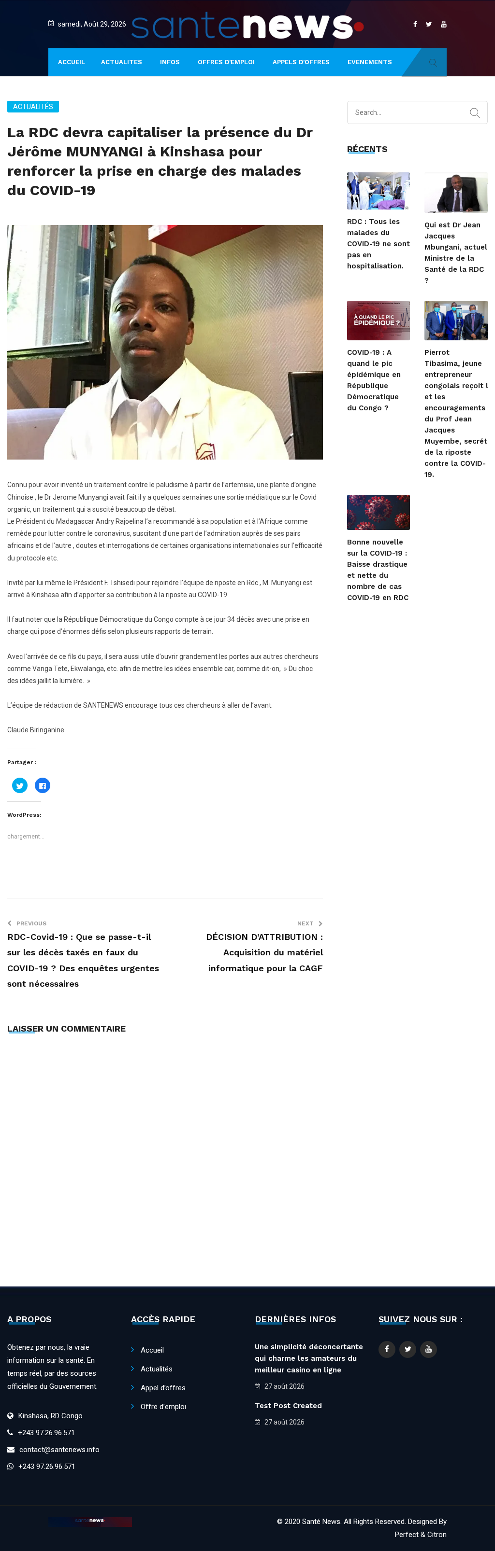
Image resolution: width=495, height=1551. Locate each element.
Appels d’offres (301, 62)
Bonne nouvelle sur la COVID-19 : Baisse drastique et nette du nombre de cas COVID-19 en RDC (377, 570)
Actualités (33, 107)
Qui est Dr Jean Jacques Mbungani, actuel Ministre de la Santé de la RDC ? (455, 253)
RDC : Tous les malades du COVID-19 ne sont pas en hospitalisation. (378, 243)
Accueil (152, 1350)
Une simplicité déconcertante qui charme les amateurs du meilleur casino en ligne (309, 1358)
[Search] (475, 113)
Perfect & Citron (421, 1534)
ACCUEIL (71, 62)
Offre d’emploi (163, 1406)
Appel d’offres (163, 1387)
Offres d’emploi (226, 62)
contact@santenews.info (59, 1449)
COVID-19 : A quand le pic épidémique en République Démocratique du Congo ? (374, 380)
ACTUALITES (121, 62)
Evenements (370, 62)
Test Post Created (288, 1405)
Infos (170, 62)
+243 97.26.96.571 (46, 1432)
